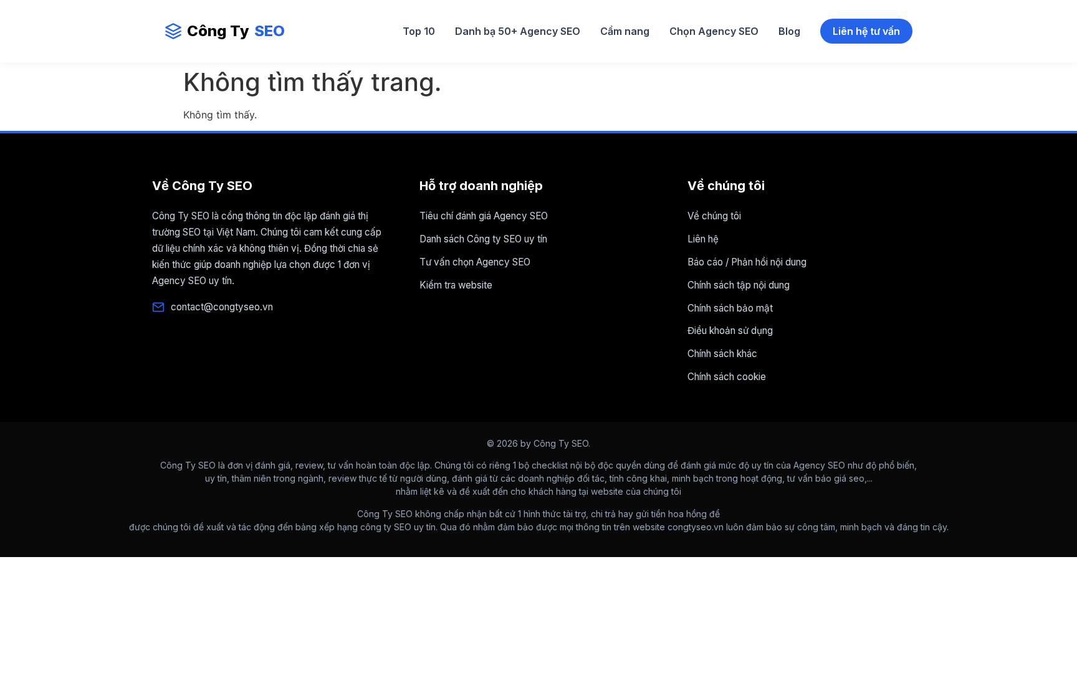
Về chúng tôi (714, 216)
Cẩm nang (624, 31)
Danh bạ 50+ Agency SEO (517, 31)
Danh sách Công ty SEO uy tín (483, 239)
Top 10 (419, 31)
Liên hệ (703, 239)
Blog (789, 31)
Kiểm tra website (455, 285)
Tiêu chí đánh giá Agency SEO (483, 216)
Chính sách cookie (726, 377)
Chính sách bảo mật (730, 308)
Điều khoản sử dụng (730, 330)
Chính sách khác (722, 354)
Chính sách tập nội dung (738, 285)
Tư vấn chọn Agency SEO (474, 262)
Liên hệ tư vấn (866, 31)
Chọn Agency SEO (714, 31)
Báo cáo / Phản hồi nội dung (747, 262)
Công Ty (236, 31)
